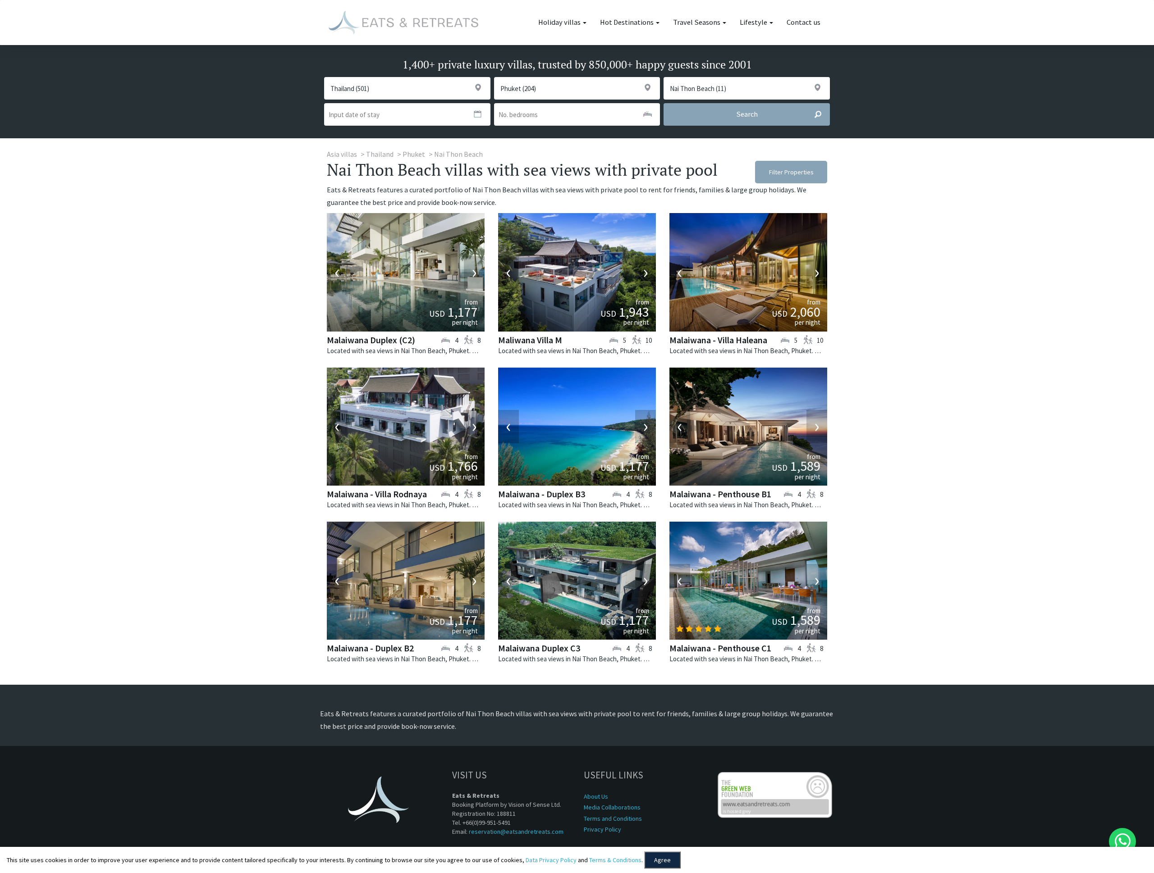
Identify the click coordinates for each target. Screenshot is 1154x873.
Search (747, 114)
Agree (662, 860)
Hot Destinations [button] (627, 22)
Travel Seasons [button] (697, 22)
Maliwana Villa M (530, 340)
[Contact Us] (1122, 841)
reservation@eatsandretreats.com (516, 832)
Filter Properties (791, 172)
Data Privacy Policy (551, 860)
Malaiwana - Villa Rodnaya (377, 494)
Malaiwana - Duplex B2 (370, 648)
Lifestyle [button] (754, 22)
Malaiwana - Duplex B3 (541, 494)
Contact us (803, 22)
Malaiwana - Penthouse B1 (720, 494)
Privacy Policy (602, 829)
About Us (596, 796)
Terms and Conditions (613, 818)
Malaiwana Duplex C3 (539, 648)
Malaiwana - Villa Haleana (718, 340)
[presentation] (337, 272)
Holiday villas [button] (560, 22)
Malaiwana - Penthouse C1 (720, 648)
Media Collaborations (612, 807)
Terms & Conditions (615, 860)
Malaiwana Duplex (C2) (371, 340)
